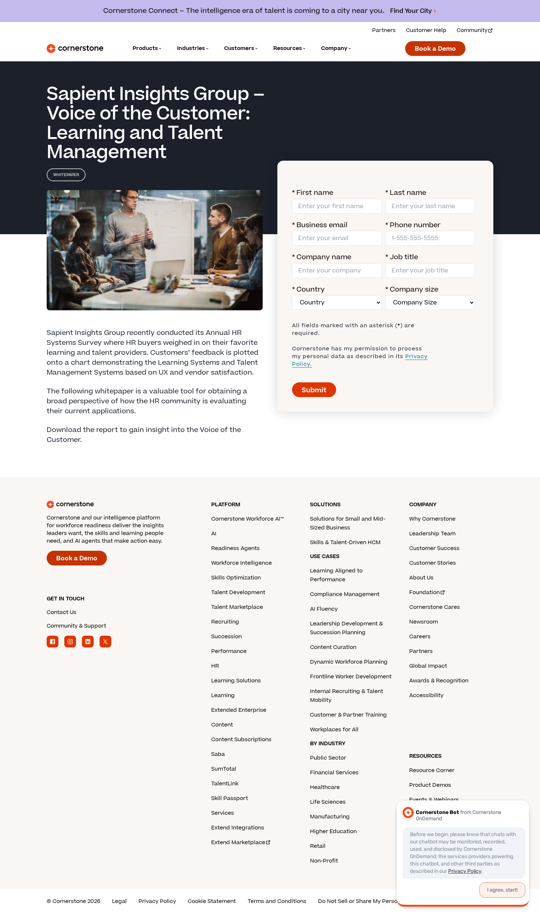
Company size (411, 289)
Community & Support (76, 626)
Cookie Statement (212, 901)
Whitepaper (66, 175)
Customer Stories (432, 563)
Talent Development (238, 592)
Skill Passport (229, 798)
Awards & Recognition (438, 681)
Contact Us (61, 612)
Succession (226, 636)
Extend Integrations (237, 828)
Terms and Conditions (277, 901)
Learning (223, 695)
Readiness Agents (235, 548)
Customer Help (426, 30)
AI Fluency (324, 609)
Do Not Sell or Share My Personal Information (378, 901)
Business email (320, 225)
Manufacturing (330, 817)
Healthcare (325, 787)
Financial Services (334, 772)
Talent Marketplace (237, 607)
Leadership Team (432, 534)
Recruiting (225, 622)
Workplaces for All (334, 729)
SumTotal (223, 769)
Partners (384, 30)
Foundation (424, 592)
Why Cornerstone (432, 519)
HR (215, 666)
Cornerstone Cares (434, 607)
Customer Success (434, 548)
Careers (420, 636)
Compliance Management (344, 594)
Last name (405, 193)
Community (472, 30)
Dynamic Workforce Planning (349, 662)
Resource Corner (431, 770)
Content (222, 725)
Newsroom (423, 622)
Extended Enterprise (238, 710)
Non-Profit (324, 861)
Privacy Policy (157, 901)
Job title (401, 257)
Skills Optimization (236, 578)
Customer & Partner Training (348, 715)
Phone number (412, 225)
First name (312, 193)
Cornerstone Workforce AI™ (247, 519)
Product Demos (430, 785)
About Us (421, 578)
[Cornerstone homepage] (117, 504)
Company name (321, 257)
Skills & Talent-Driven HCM (345, 542)
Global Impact (428, 666)
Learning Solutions (236, 681)
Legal (119, 901)
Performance (228, 651)
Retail (317, 846)
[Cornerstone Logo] (75, 48)
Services (222, 813)
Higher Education (333, 831)
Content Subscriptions (241, 739)
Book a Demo (435, 48)
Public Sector (328, 758)
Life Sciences (328, 802)
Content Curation (333, 647)
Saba (218, 754)
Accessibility (426, 695)
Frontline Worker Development (351, 677)
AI (213, 534)
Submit (314, 390)
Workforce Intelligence (241, 563)
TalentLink (224, 784)
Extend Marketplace (238, 842)
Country (308, 289)
